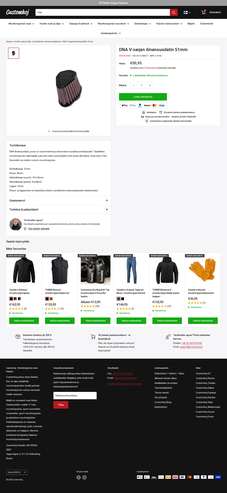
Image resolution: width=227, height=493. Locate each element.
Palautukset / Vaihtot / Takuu (169, 373)
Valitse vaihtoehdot (24, 320)
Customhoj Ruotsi (205, 378)
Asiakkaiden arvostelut (166, 383)
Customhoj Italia (204, 402)
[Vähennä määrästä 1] (133, 85)
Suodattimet (37, 41)
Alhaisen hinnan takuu (166, 378)
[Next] (221, 289)
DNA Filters (125, 56)
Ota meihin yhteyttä (38, 228)
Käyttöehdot (161, 407)
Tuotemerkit (206, 23)
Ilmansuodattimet (53, 41)
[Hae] (174, 12)
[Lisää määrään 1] (150, 85)
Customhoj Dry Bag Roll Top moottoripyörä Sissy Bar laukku (95, 293)
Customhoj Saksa (205, 387)
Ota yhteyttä (161, 397)
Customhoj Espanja (206, 392)
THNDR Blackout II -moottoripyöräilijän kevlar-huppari (166, 293)
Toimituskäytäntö (163, 387)
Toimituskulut (150, 68)
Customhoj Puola (205, 416)
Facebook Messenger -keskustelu (124, 383)
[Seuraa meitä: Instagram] (84, 477)
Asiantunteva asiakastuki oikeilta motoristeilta (170, 121)
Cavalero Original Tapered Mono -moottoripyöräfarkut (131, 291)
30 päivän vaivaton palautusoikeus (179, 112)
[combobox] (103, 12)
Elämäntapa (141, 23)
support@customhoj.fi (191, 346)
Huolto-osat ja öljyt (50, 23)
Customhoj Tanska (205, 383)
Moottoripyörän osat (20, 23)
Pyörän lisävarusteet (167, 23)
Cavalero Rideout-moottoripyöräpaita (19, 291)
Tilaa (61, 404)
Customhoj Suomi (205, 411)
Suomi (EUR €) (14, 472)
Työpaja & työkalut (79, 23)
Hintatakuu (151, 112)
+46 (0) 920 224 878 (192, 343)
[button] (16, 308)
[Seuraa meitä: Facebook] (78, 477)
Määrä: (123, 85)
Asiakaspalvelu (109, 33)
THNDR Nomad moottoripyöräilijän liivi (57, 291)
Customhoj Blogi (163, 402)
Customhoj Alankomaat (208, 407)
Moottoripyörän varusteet (112, 23)
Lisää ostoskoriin (143, 96)
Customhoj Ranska (205, 397)
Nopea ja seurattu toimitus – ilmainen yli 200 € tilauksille (170, 117)
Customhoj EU (203, 373)
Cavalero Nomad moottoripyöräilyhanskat (201, 291)
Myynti (191, 23)
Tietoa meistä (162, 392)
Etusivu (9, 41)
